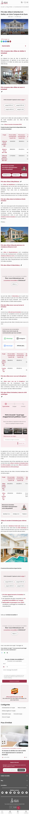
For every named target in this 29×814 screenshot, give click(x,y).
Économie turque (18, 714)
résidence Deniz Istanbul (8, 217)
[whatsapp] (18, 793)
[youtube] (2, 793)
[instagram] (14, 793)
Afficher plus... (21, 346)
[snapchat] (26, 793)
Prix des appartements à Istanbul (12, 594)
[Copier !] (2, 55)
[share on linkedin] (6, 41)
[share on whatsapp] (1, 41)
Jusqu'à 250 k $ (20, 105)
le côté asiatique (21, 527)
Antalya (16, 175)
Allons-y (14, 284)
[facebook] (6, 793)
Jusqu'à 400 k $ (9, 109)
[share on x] (8, 41)
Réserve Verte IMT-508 (4, 151)
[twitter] (10, 793)
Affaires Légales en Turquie (8, 710)
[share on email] (10, 41)
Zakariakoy (15, 296)
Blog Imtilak (9, 7)
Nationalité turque (6, 714)
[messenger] (22, 793)
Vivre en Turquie (6, 717)
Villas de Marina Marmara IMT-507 (4, 158)
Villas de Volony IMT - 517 (4, 496)
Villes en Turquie (22, 707)
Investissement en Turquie (8, 707)
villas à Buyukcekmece (10, 252)
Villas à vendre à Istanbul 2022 (13, 124)
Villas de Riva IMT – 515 (4, 363)
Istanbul (6, 175)
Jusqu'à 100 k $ (9, 105)
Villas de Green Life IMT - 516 (4, 144)
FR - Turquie (13, 807)
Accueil (2, 7)
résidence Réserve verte (7, 256)
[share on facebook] (4, 41)
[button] (4, 667)
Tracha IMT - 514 (4, 370)
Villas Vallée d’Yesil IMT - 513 (4, 487)
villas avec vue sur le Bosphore (14, 381)
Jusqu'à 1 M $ (20, 109)
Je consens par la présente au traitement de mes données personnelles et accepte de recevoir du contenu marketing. (14, 676)
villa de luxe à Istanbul (14, 312)
